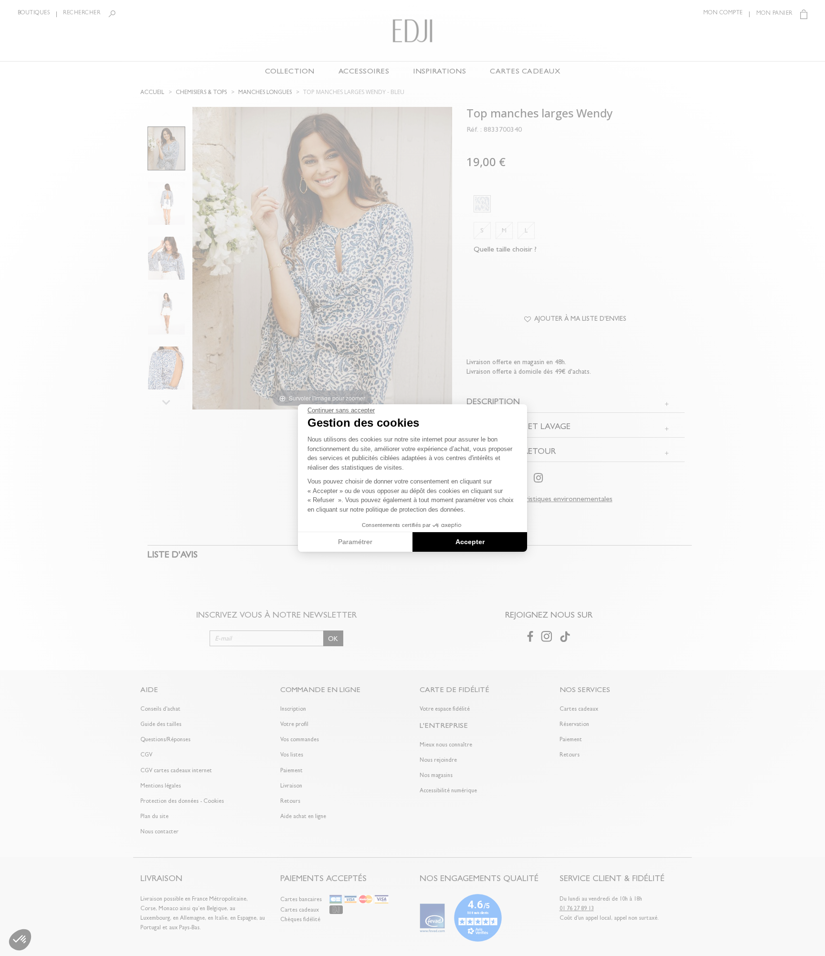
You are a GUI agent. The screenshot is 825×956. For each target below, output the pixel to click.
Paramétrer (355, 542)
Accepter (470, 542)
